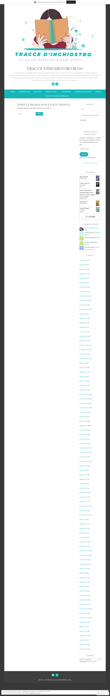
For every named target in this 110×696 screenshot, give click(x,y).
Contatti (38, 92)
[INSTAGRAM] (57, 675)
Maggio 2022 (83, 479)
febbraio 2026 (83, 287)
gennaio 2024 (83, 390)
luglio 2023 (82, 417)
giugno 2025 (83, 318)
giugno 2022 (83, 475)
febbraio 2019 (83, 649)
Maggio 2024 (83, 372)
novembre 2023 (84, 399)
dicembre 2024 (84, 345)
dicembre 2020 (84, 551)
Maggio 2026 (83, 274)
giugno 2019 (83, 631)
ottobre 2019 (83, 613)
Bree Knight (83, 185)
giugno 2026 (83, 269)
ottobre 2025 (83, 305)
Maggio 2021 (83, 528)
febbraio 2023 (83, 439)
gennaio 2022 (83, 497)
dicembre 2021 (84, 501)
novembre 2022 (84, 452)
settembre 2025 (84, 309)
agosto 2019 (83, 622)
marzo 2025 (83, 332)
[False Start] (97, 205)
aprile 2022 (83, 484)
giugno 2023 (83, 421)
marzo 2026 (83, 283)
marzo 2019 (83, 644)
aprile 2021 (83, 533)
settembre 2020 (84, 564)
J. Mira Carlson (84, 198)
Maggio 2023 (83, 426)
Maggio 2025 (83, 323)
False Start (83, 202)
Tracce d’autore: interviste (57, 96)
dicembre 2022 (84, 448)
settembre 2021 (84, 515)
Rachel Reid (83, 209)
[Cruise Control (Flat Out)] (97, 186)
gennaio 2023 (83, 443)
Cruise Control (84, 183)
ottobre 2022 (83, 457)
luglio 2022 (82, 470)
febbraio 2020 (83, 595)
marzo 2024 (83, 381)
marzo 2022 (83, 488)
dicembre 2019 (84, 604)
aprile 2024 (83, 376)
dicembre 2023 (84, 394)
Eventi (98, 92)
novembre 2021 (84, 506)
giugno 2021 (83, 524)
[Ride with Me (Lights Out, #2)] (97, 180)
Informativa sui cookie (35, 693)
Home (12, 92)
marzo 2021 (83, 537)
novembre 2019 (84, 609)
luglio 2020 (82, 573)
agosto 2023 (83, 412)
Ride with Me (84, 177)
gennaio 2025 (83, 341)
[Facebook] (53, 84)
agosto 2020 (83, 568)
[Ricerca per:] (26, 114)
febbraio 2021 (83, 542)
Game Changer (84, 208)
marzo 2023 (83, 434)
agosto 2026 (83, 260)
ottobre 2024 (83, 354)
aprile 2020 (83, 586)
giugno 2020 (83, 577)
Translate (93, 662)
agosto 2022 (83, 466)
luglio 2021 (82, 519)
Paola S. (86, 228)
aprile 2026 (83, 278)
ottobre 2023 (83, 403)
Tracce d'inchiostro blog (55, 68)
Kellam (86, 244)
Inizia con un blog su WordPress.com (55, 680)
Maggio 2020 (83, 582)
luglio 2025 (82, 314)
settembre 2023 (84, 408)
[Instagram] (57, 84)
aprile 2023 (83, 430)
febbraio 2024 (83, 385)
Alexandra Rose (84, 203)
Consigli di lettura (83, 92)
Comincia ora (71, 2)
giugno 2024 (83, 367)
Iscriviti (83, 154)
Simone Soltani (84, 178)
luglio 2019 (82, 627)
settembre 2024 (84, 358)
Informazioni (24, 92)
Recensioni (66, 92)
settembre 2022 (84, 461)
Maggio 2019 (83, 636)
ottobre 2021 (83, 510)
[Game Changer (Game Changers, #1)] (97, 211)
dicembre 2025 (84, 296)
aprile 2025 (83, 327)
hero (99, 237)
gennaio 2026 (83, 292)
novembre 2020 (84, 555)
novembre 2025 (84, 300)
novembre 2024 (84, 350)
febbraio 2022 (83, 493)
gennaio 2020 (83, 600)
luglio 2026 (82, 265)
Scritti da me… (51, 92)
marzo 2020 (83, 591)
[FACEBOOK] (53, 675)
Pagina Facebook (90, 163)
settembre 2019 (84, 618)
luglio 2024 (82, 363)
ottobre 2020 (83, 560)
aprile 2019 (83, 640)
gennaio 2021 (83, 546)
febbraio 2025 (83, 336)
